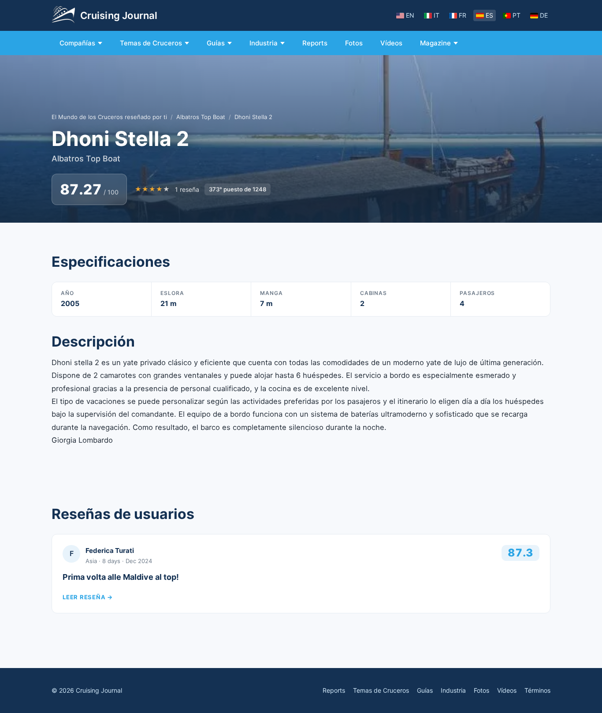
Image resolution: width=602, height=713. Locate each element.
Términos (537, 690)
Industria (263, 43)
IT (436, 15)
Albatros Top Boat (200, 116)
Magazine (435, 43)
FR (462, 15)
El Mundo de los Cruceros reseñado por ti (109, 116)
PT (516, 15)
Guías (216, 43)
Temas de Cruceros (151, 43)
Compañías (77, 43)
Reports (314, 43)
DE (544, 15)
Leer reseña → (88, 597)
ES (489, 15)
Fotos (354, 43)
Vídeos (391, 43)
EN (410, 15)
